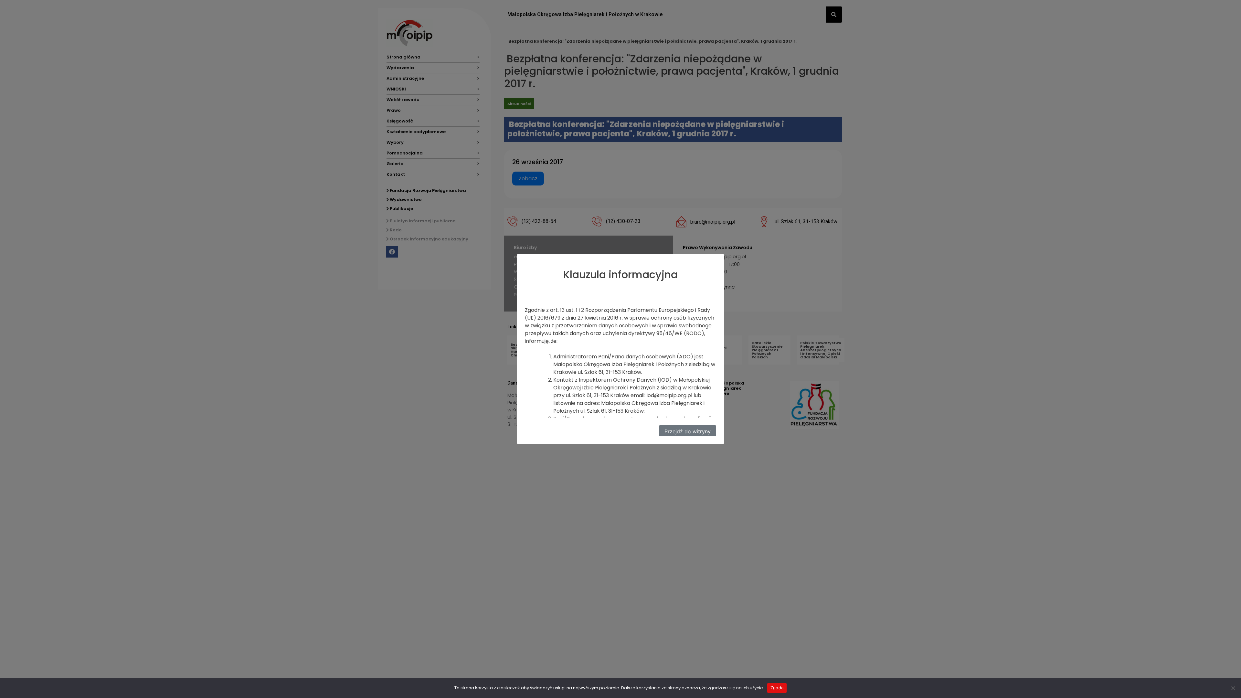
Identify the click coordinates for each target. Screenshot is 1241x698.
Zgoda (776, 687)
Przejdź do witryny (687, 431)
